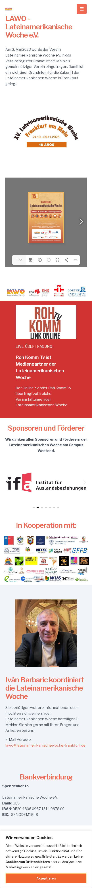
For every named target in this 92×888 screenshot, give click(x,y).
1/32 (19, 260)
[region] (46, 859)
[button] (7, 482)
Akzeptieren (46, 878)
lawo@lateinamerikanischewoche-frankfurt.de (45, 745)
